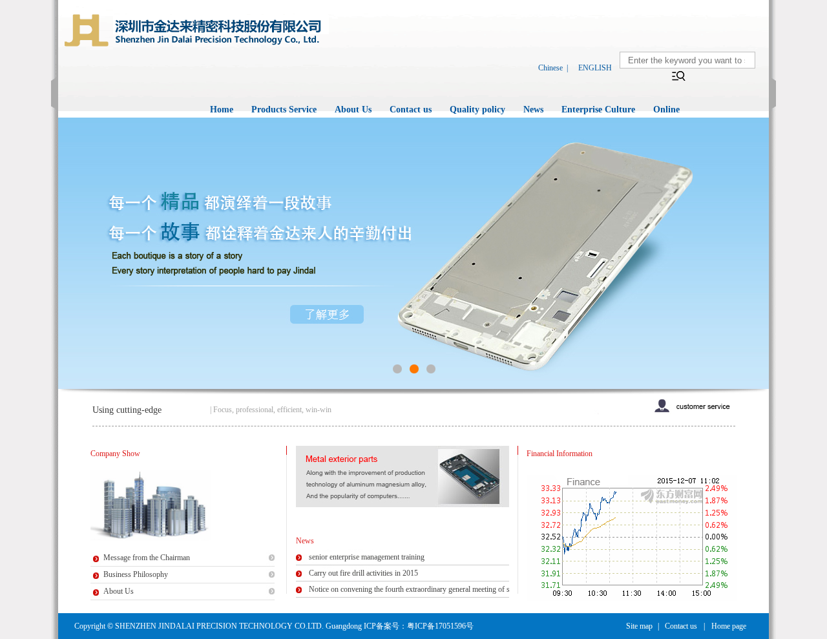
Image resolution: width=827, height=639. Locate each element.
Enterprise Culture (598, 109)
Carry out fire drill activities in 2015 (363, 573)
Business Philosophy (135, 574)
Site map (639, 626)
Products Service (284, 109)
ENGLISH (595, 67)
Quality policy (477, 109)
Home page (728, 626)
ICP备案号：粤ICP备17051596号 (419, 626)
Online (666, 109)
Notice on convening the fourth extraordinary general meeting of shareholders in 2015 (440, 589)
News (533, 109)
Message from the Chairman (146, 557)
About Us (353, 109)
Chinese (550, 67)
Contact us (411, 109)
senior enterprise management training (366, 556)
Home (221, 109)
